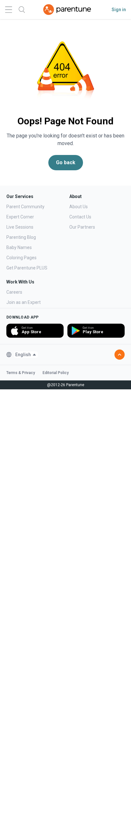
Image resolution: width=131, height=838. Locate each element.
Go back (65, 162)
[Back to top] (119, 354)
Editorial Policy (56, 373)
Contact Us (80, 216)
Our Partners (82, 227)
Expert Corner (20, 216)
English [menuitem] (23, 354)
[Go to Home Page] (67, 10)
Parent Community (25, 206)
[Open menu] (9, 10)
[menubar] (26, 354)
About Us (78, 206)
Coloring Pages (21, 257)
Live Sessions (19, 227)
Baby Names (19, 247)
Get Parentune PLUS (26, 267)
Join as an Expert (23, 302)
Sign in (119, 9)
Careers (14, 292)
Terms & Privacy (20, 373)
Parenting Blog (21, 237)
